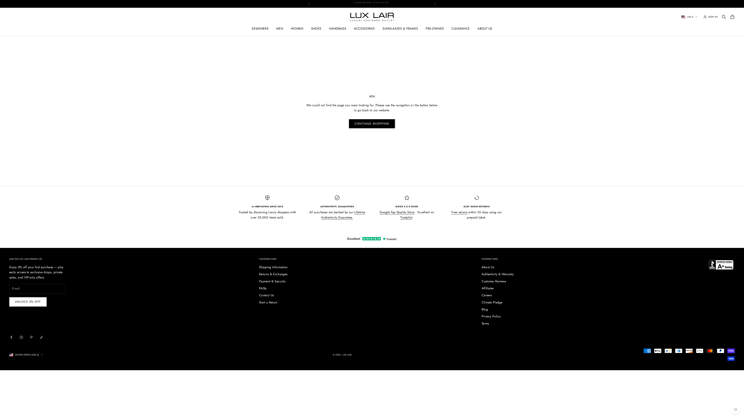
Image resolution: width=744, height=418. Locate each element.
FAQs (262, 288)
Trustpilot (406, 217)
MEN (279, 28)
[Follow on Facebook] (11, 337)
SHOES (316, 28)
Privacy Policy (491, 316)
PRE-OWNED (435, 28)
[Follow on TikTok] (41, 337)
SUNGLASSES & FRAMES (400, 28)
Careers (487, 295)
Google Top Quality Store (397, 212)
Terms (485, 323)
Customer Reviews (494, 281)
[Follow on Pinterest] (31, 337)
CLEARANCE (461, 28)
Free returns (459, 212)
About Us (488, 267)
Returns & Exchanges (273, 274)
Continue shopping (372, 124)
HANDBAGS (337, 28)
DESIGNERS (260, 28)
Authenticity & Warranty (498, 274)
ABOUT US (484, 28)
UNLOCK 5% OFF (28, 302)
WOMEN (297, 28)
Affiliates (488, 288)
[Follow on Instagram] (21, 337)
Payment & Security (272, 281)
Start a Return (268, 302)
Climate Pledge (492, 302)
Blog (485, 309)
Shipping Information (273, 267)
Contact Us (266, 295)
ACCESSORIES (364, 28)
